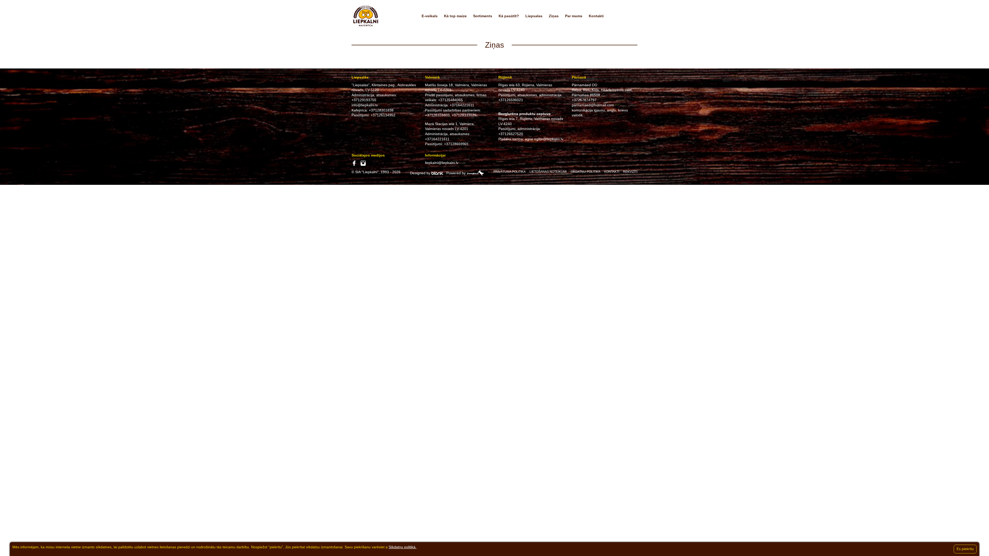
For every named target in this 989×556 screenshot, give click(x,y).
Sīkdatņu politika (585, 171)
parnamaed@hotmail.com (593, 105)
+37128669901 (456, 144)
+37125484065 (450, 100)
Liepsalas (533, 16)
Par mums (573, 16)
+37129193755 (364, 100)
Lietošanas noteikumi (548, 171)
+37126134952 (383, 115)
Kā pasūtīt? (509, 16)
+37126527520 (510, 134)
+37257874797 (584, 100)
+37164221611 (462, 105)
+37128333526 (464, 115)
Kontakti (596, 16)
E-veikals (430, 16)
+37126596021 (510, 100)
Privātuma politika (509, 171)
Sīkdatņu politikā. (402, 547)
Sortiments (482, 16)
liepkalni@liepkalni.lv (441, 163)
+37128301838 (381, 110)
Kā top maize (455, 16)
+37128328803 (437, 115)
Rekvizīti (630, 171)
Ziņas (554, 16)
